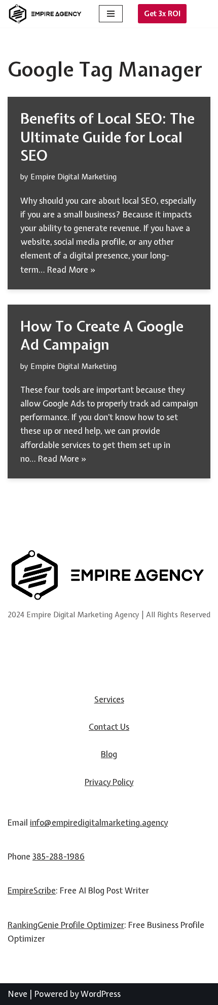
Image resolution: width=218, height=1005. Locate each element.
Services (109, 699)
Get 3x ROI (162, 13)
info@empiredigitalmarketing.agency (99, 822)
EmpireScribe (32, 890)
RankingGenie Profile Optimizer (66, 924)
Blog (109, 754)
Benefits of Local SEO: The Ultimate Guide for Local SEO (107, 137)
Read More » (71, 269)
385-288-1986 (58, 856)
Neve (17, 993)
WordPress (101, 993)
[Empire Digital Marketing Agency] (46, 14)
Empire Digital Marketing (73, 176)
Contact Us (109, 726)
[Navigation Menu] (111, 13)
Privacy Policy (109, 782)
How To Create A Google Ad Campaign (102, 335)
